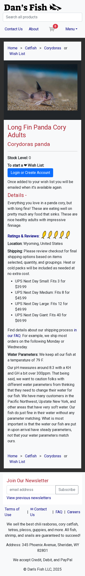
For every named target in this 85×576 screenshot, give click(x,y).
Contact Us (14, 29)
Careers (73, 512)
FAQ (58, 512)
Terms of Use (12, 512)
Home (12, 48)
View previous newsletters (29, 498)
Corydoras (52, 48)
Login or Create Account (30, 172)
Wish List (17, 53)
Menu (70, 29)
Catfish (31, 48)
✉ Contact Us (38, 512)
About (33, 29)
